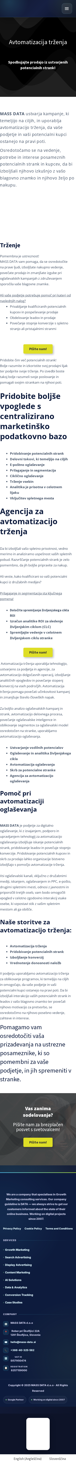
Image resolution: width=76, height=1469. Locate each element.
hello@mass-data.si (23, 1342)
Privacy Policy (12, 1228)
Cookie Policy (33, 1228)
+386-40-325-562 (22, 1350)
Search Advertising (18, 1257)
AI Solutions (13, 1280)
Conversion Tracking (19, 1294)
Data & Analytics (16, 1287)
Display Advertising (18, 1264)
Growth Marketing (17, 1249)
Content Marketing (17, 1272)
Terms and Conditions (59, 1228)
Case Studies (13, 1302)
